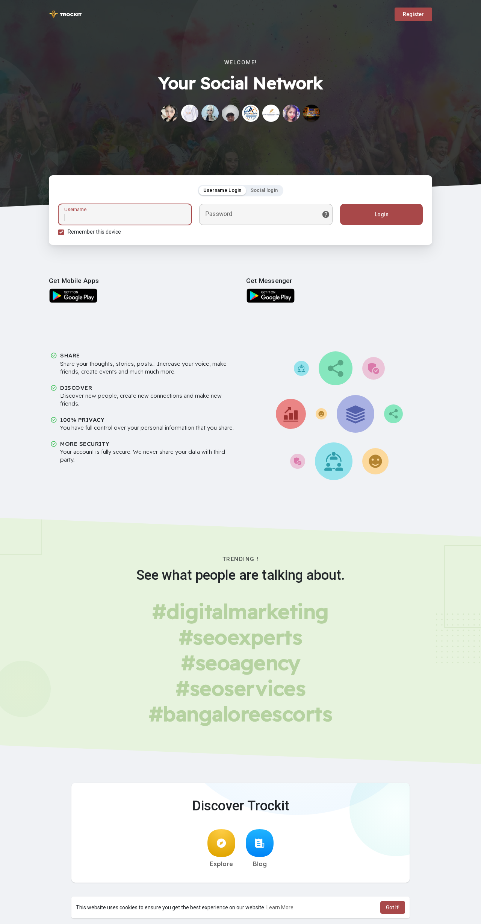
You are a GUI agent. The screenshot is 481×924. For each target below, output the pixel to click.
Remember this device (94, 232)
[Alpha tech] (250, 113)
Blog (260, 864)
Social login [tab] (264, 190)
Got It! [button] (392, 907)
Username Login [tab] (222, 190)
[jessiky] (169, 113)
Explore (221, 864)
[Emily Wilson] (271, 113)
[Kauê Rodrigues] (230, 113)
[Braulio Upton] (210, 113)
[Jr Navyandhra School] (311, 113)
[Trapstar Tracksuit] (189, 113)
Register (413, 14)
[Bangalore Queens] (291, 113)
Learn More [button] (279, 907)
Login (382, 214)
